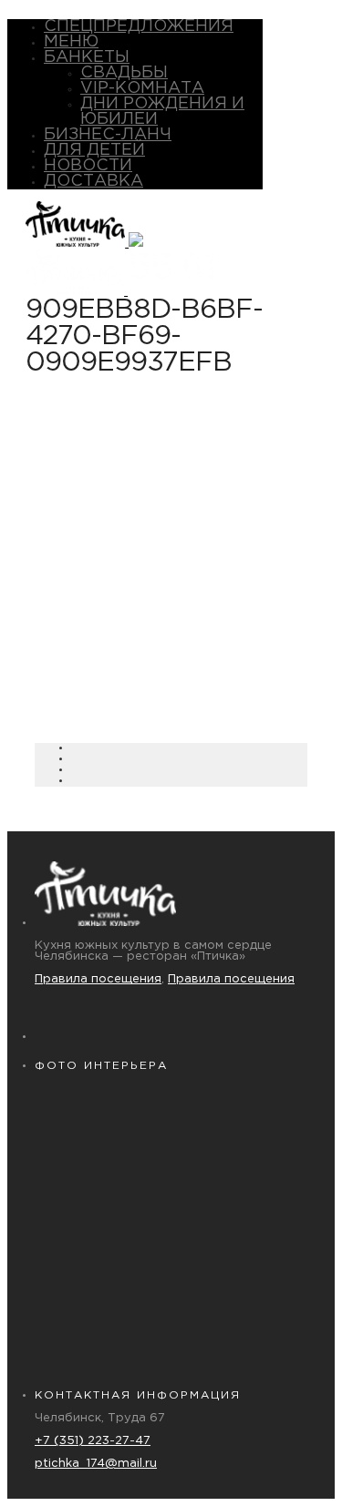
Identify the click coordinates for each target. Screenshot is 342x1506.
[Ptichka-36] (103, 1331)
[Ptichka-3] (240, 1331)
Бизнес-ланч (107, 134)
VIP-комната (142, 88)
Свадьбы (124, 73)
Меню (71, 42)
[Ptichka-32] (103, 1258)
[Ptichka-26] (240, 1185)
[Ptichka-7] (240, 1113)
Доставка (93, 181)
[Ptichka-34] (240, 1258)
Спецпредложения (138, 26)
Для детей (94, 150)
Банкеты (87, 57)
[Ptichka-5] (103, 1113)
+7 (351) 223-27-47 (92, 1441)
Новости (88, 165)
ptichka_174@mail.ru (96, 1464)
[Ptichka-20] (103, 1185)
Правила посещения (98, 979)
